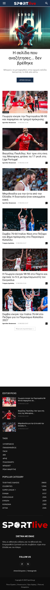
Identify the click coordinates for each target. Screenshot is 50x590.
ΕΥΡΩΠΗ (5, 112)
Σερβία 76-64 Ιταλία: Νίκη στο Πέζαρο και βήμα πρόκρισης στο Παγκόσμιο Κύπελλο (24, 236)
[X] (28, 564)
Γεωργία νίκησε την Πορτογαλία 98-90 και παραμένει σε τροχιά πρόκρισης (24, 118)
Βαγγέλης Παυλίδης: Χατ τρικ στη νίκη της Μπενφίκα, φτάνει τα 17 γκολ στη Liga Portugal (24, 156)
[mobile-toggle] (4, 3)
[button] (46, 3)
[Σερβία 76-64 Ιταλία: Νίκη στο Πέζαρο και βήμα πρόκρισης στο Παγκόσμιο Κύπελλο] (25, 219)
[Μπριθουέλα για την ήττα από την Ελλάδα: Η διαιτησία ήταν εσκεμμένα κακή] (25, 179)
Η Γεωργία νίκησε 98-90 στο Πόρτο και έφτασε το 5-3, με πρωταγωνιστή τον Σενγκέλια (24, 277)
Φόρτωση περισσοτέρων (24, 329)
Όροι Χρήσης (31, 584)
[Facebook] (22, 564)
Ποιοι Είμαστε (11, 584)
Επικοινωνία (21, 584)
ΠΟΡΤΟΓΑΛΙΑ (7, 149)
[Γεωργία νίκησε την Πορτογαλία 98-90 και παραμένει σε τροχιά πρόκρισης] (25, 102)
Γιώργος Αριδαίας (8, 243)
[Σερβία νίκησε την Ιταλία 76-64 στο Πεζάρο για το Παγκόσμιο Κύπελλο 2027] (25, 300)
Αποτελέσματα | (20, 571)
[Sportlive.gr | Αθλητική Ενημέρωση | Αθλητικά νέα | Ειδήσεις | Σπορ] (25, 524)
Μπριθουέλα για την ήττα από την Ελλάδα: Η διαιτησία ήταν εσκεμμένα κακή (23, 196)
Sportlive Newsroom (9, 122)
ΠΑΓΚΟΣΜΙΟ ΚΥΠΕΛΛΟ (9, 230)
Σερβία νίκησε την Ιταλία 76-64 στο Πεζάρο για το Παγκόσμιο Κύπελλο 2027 (22, 317)
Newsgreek (31, 571)
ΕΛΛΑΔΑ (5, 189)
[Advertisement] (25, 360)
